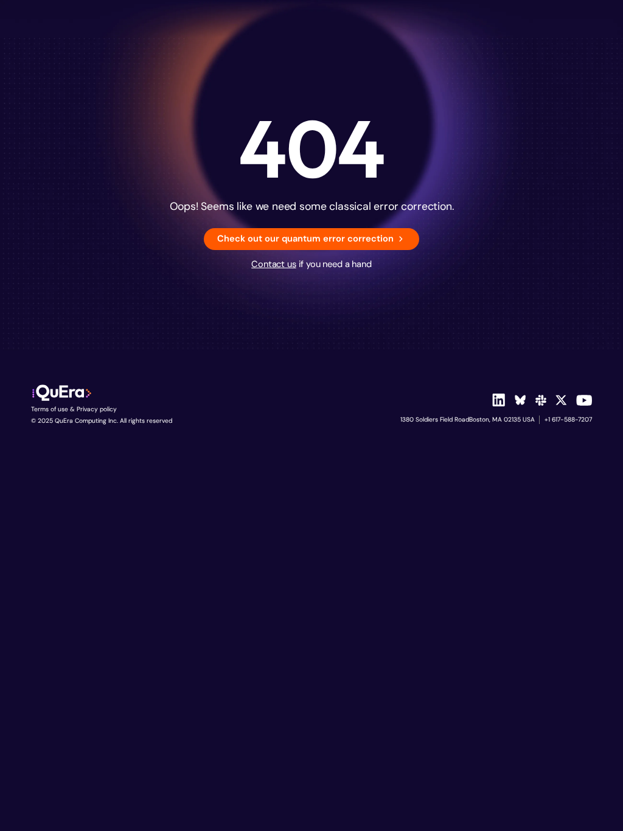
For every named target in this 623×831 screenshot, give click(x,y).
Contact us (273, 264)
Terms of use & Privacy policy (74, 409)
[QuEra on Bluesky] (520, 400)
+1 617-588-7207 (568, 419)
